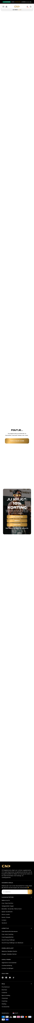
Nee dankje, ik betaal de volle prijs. (17, 528)
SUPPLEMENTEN (17, 517)
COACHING (16, 524)
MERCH (17, 520)
